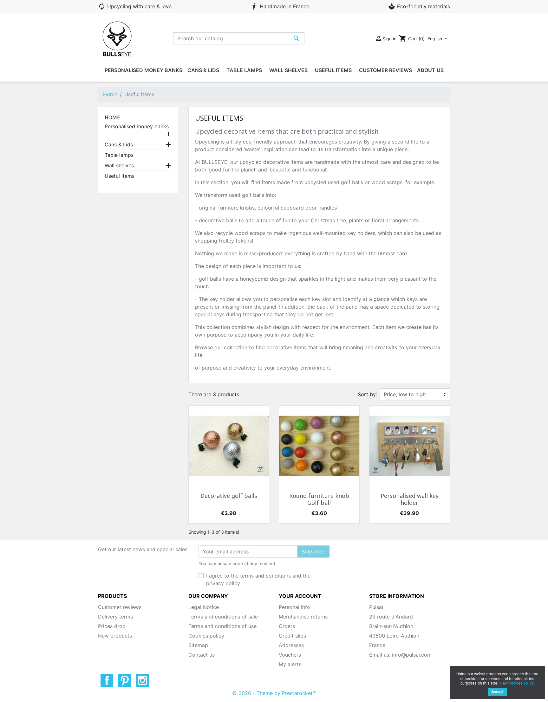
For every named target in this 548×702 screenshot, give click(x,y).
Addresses (291, 645)
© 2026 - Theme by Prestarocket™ (274, 693)
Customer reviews (119, 607)
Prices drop (112, 626)
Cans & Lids (119, 144)
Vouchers (290, 655)
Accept (497, 692)
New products (115, 635)
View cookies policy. (516, 683)
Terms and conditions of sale (223, 616)
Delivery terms (115, 616)
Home (112, 117)
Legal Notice (203, 607)
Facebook (107, 680)
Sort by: (367, 394)
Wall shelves (119, 165)
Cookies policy (206, 635)
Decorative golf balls (228, 495)
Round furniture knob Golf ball (319, 499)
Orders (287, 626)
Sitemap (198, 645)
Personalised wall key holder (410, 499)
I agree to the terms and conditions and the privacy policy (258, 579)
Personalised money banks (137, 126)
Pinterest (124, 680)
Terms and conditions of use (222, 626)
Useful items (119, 176)
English (435, 38)
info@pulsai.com (412, 655)
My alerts (290, 664)
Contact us (201, 655)
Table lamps (119, 155)
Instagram (142, 680)
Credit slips (292, 635)
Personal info (294, 607)
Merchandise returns (303, 616)
